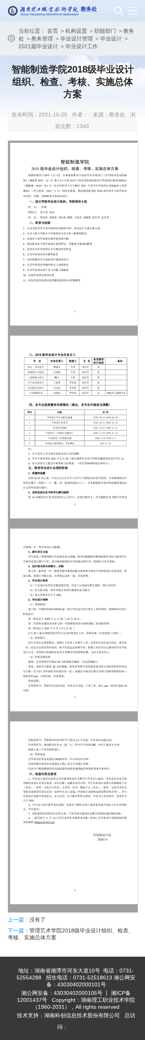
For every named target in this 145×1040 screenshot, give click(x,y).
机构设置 (76, 31)
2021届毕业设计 (38, 46)
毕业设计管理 (76, 38)
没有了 (37, 920)
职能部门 (105, 31)
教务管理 (42, 38)
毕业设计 (111, 38)
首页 (52, 31)
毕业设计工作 (81, 46)
